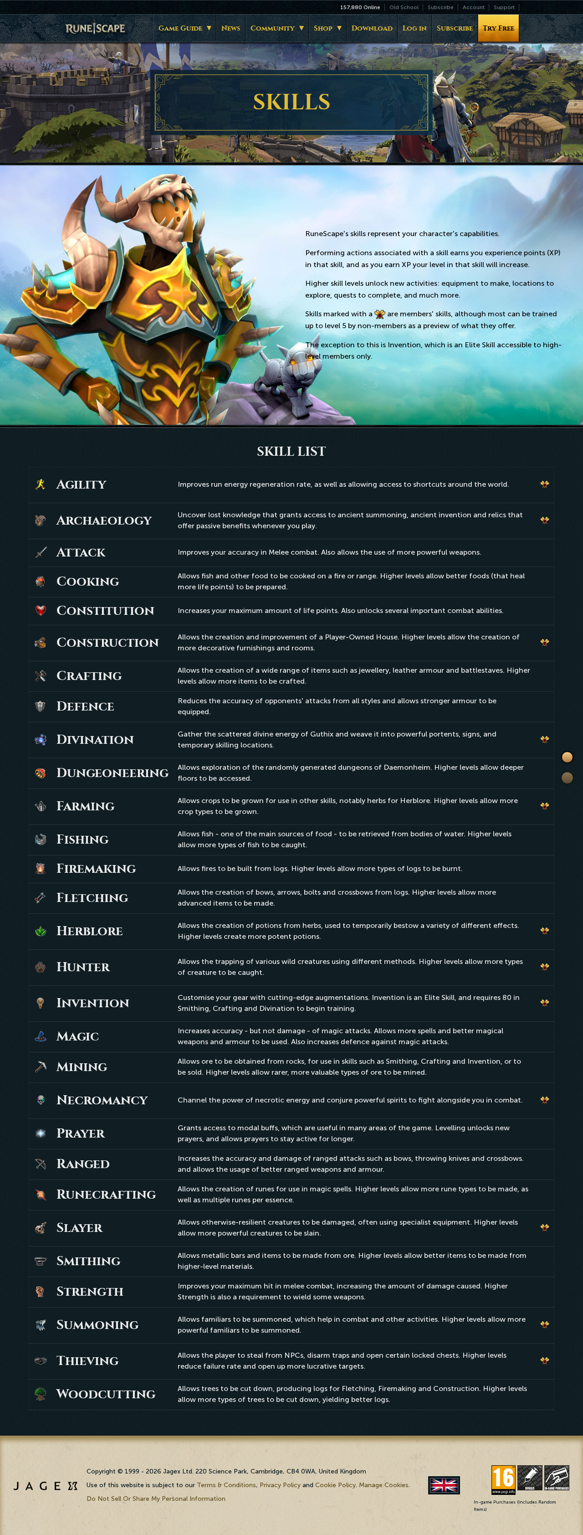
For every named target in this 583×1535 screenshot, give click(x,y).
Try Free (498, 28)
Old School (404, 7)
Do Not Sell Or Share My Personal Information (156, 1499)
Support (504, 7)
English (444, 1485)
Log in (415, 28)
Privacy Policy (280, 1485)
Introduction (567, 757)
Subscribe (441, 7)
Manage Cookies (384, 1485)
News (230, 28)
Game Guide (180, 28)
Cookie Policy (335, 1485)
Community (273, 28)
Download (372, 28)
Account (474, 7)
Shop (323, 28)
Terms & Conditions (226, 1485)
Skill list (567, 778)
